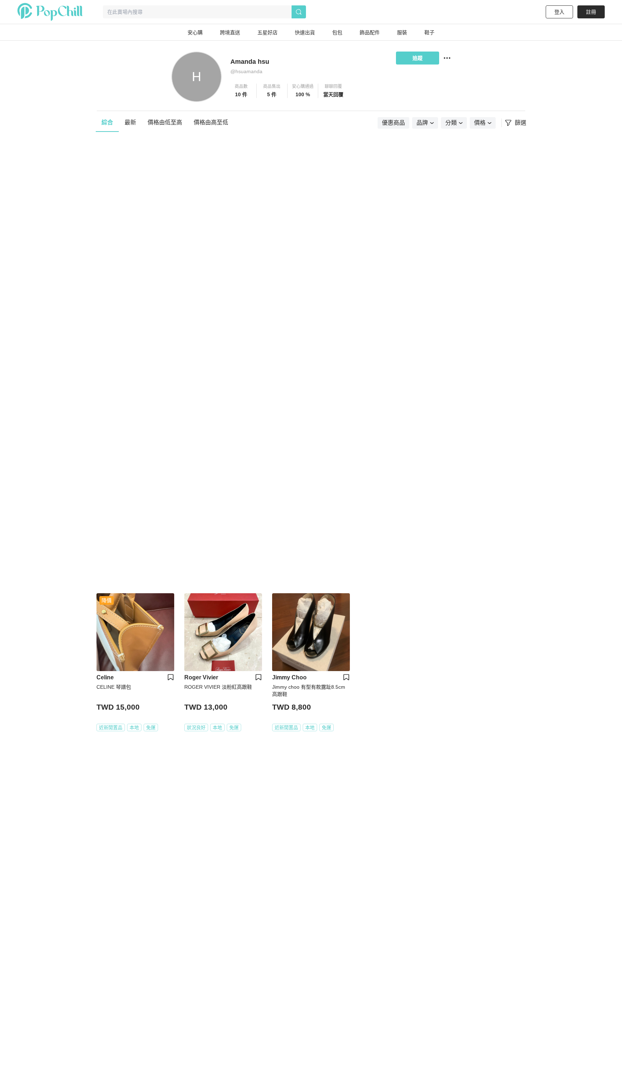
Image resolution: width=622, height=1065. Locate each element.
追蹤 (418, 58)
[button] (241, 91)
